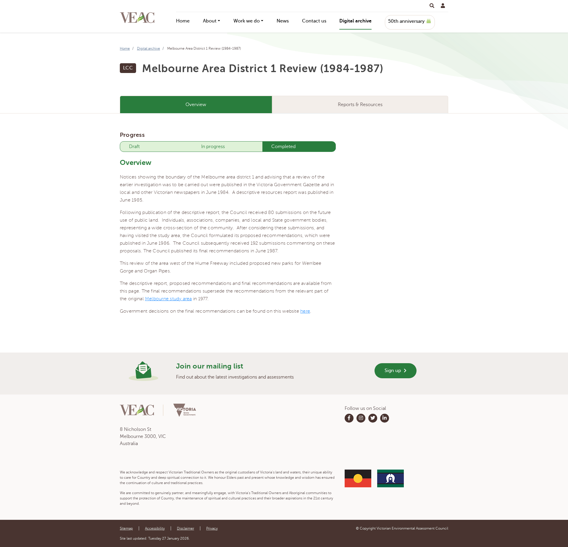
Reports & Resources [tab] (360, 104)
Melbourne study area (168, 298)
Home (183, 21)
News (283, 21)
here (305, 311)
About (210, 21)
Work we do (246, 21)
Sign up (393, 370)
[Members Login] (443, 6)
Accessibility (155, 528)
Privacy (212, 528)
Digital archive (355, 21)
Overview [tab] (195, 104)
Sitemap (126, 528)
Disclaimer (185, 528)
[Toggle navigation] (432, 6)
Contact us (314, 21)
